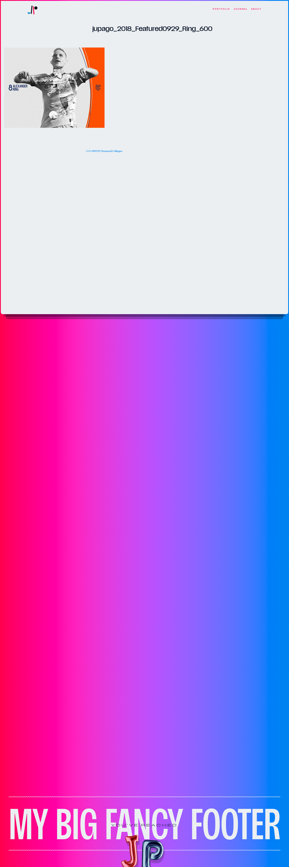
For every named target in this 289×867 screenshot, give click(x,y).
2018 (104, 151)
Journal (240, 9)
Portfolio (221, 9)
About (256, 9)
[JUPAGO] (32, 9)
